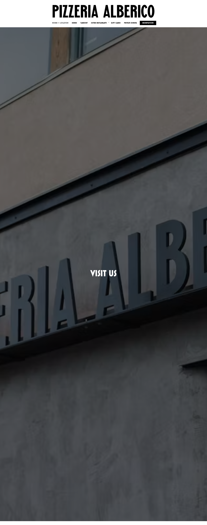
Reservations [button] (148, 23)
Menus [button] (74, 23)
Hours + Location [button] (60, 23)
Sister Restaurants (100, 23)
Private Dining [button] (130, 23)
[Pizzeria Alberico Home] (103, 10)
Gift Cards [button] (116, 23)
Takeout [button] (84, 23)
